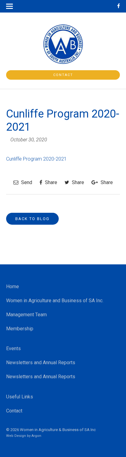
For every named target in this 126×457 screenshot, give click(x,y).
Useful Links (19, 397)
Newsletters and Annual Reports (40, 362)
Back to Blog (32, 218)
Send (26, 182)
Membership (19, 329)
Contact (63, 75)
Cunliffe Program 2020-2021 (36, 159)
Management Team (26, 314)
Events (13, 348)
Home (12, 286)
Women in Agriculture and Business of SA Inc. (54, 300)
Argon (36, 436)
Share (50, 182)
